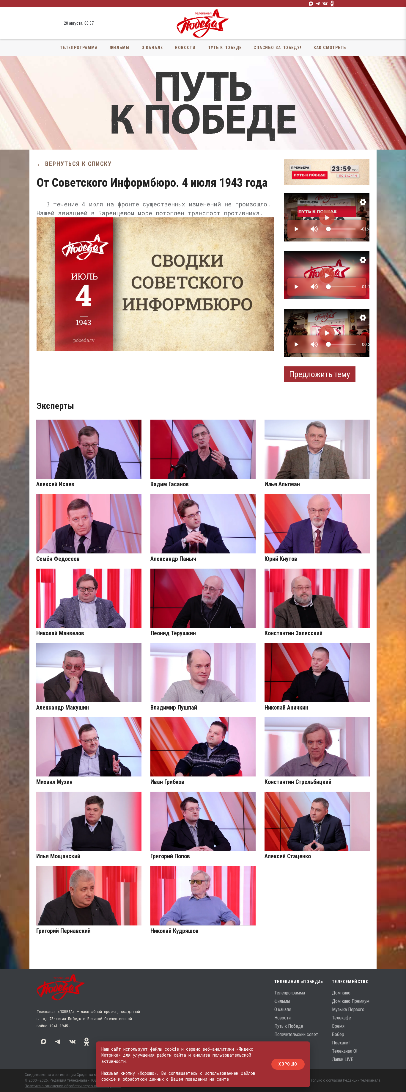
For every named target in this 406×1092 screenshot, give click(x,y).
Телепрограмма (79, 47)
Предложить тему (319, 374)
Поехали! (341, 1043)
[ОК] (332, 3)
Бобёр (338, 1034)
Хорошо (287, 1064)
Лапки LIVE (342, 1059)
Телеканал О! (344, 1051)
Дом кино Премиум (350, 1001)
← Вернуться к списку (74, 163)
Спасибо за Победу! (277, 47)
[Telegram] (318, 3)
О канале (152, 47)
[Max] (310, 3)
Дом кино (341, 993)
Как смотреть (330, 47)
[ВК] (325, 3)
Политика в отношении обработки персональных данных (73, 1086)
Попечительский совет (296, 1034)
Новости (185, 47)
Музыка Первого (348, 1009)
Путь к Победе (224, 47)
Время (338, 1026)
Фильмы (120, 47)
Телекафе (341, 1018)
